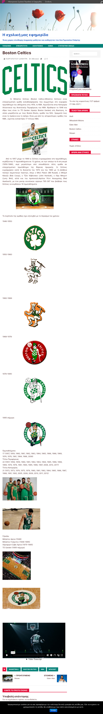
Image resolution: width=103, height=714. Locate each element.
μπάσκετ (52, 669)
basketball (14, 669)
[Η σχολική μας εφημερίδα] (51, 29)
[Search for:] (85, 54)
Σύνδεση (48, 2)
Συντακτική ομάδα (66, 46)
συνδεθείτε (32, 699)
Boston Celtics (29, 669)
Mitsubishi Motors (76, 120)
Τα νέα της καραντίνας (79, 101)
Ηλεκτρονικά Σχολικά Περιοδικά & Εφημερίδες (25, 2)
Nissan (72, 133)
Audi (71, 116)
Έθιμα (50, 46)
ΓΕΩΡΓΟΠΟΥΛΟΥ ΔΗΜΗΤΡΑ (16, 59)
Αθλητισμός (38, 46)
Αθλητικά (35, 59)
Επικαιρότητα (21, 46)
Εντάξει (53, 710)
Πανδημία (7, 46)
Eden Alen (73, 125)
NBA (42, 669)
